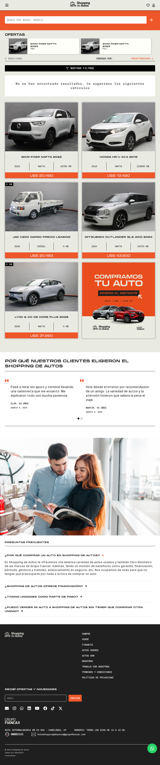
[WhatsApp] (22, 708)
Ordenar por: (104, 58)
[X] (60, 708)
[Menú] (6, 5)
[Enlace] (80, 5)
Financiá (87, 644)
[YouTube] (37, 708)
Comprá (86, 633)
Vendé (85, 639)
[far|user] (153, 5)
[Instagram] (14, 708)
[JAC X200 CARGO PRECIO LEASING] (41, 220)
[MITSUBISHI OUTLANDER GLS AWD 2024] (118, 220)
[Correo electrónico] (7, 708)
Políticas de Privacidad (97, 677)
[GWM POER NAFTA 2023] (18, 46)
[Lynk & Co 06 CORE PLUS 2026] (41, 300)
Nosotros (87, 661)
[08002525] (8, 734)
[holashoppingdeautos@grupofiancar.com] (34, 734)
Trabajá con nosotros (95, 666)
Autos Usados (90, 650)
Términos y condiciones (97, 672)
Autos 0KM (88, 655)
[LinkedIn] (29, 708)
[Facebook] (45, 708)
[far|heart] (148, 5)
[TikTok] (53, 708)
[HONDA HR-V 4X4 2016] (118, 140)
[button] (78, 418)
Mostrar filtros (82, 68)
